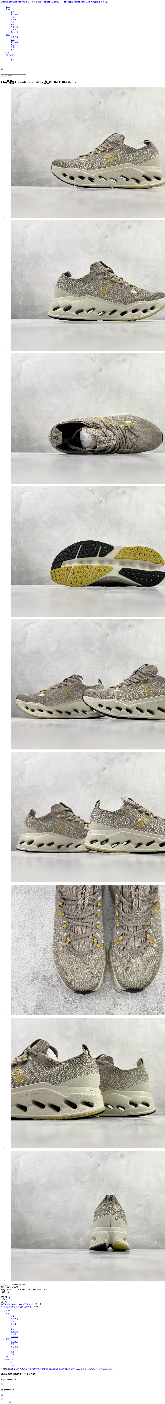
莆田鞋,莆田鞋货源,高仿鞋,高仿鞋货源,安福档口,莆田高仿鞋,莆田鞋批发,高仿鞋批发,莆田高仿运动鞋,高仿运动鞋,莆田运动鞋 (60, 1369)
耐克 (12, 12)
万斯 (12, 22)
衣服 (12, 60)
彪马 (12, 24)
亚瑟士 (13, 30)
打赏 (9, 1299)
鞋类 (8, 9)
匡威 (12, 17)
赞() (4, 1299)
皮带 (8, 52)
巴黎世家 (14, 27)
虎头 (12, 50)
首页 (8, 7)
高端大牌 (14, 37)
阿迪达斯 (14, 14)
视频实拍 (10, 55)
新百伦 (13, 19)
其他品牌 (14, 32)
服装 (8, 35)
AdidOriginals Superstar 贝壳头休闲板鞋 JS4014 (20, 1307)
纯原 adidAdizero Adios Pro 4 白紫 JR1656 (18, 1304)
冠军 (12, 47)
